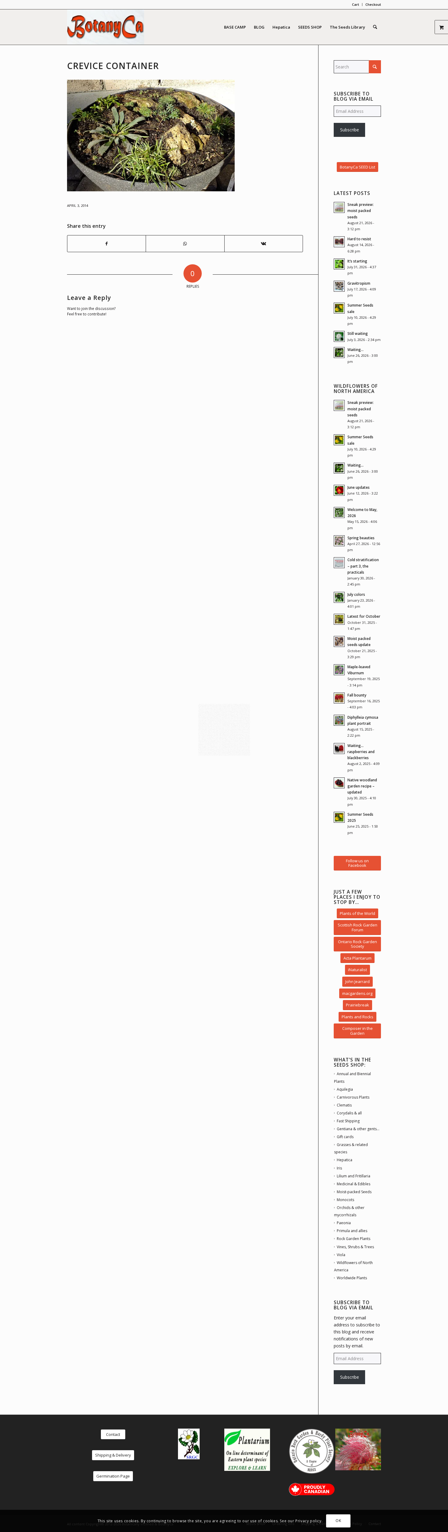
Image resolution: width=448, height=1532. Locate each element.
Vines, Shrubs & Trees (355, 1246)
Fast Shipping (348, 1121)
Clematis (344, 1105)
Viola (341, 1254)
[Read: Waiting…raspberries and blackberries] (339, 748)
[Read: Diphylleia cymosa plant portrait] (339, 720)
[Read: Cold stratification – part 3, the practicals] (339, 562)
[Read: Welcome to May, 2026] (339, 512)
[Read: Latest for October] (339, 619)
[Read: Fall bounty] (339, 698)
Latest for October (363, 616)
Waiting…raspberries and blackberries (361, 751)
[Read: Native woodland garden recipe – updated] (339, 782)
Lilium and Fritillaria (353, 1176)
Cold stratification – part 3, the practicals (363, 565)
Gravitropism (358, 283)
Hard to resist (359, 238)
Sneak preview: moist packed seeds (360, 210)
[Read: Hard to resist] (339, 241)
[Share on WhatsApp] (185, 243)
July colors (356, 594)
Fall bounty (356, 695)
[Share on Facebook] (106, 243)
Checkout (373, 4)
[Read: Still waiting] (339, 336)
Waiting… (355, 349)
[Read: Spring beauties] (339, 540)
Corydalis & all (349, 1113)
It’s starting (357, 261)
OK (338, 1520)
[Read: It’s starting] (339, 264)
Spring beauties (361, 537)
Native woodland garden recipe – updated (362, 785)
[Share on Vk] (264, 243)
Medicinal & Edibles (353, 1183)
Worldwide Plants (352, 1277)
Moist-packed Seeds (354, 1191)
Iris (339, 1168)
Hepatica (344, 1159)
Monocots (345, 1199)
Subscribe (349, 130)
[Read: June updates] (339, 490)
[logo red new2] (105, 27)
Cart (355, 4)
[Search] (375, 27)
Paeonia (344, 1222)
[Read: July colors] (339, 597)
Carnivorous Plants (353, 1097)
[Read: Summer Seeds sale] (339, 308)
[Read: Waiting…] (339, 352)
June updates (358, 487)
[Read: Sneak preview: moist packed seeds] (339, 207)
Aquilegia (345, 1089)
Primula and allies (352, 1230)
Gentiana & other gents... (358, 1128)
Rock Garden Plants (353, 1238)
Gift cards (345, 1136)
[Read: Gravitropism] (339, 286)
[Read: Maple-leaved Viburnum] (339, 669)
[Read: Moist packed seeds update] (339, 641)
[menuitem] (355, 4)
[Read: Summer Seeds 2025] (339, 817)
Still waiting (357, 333)
